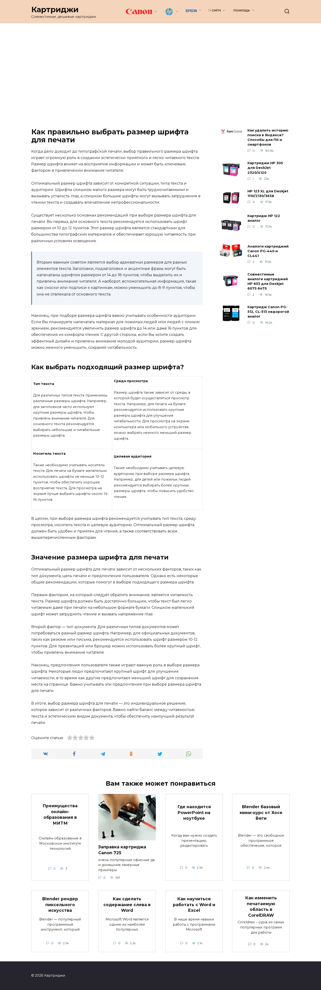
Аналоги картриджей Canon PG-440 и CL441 (268, 251)
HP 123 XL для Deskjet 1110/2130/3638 (267, 193)
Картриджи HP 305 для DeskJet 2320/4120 (265, 168)
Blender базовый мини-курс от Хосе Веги (261, 812)
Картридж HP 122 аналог (263, 218)
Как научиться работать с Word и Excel (194, 904)
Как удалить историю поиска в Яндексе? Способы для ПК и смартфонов (267, 137)
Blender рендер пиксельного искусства (60, 904)
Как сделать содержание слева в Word (127, 904)
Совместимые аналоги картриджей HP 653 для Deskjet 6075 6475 (267, 281)
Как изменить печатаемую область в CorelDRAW (261, 906)
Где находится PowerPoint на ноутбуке (194, 812)
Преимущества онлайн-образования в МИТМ (60, 814)
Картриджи (54, 9)
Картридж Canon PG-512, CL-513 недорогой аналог (268, 312)
